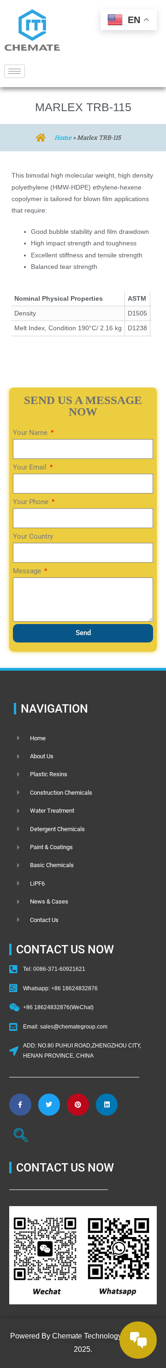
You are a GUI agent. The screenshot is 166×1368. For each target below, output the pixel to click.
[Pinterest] (78, 1105)
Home (62, 137)
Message (28, 571)
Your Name (31, 432)
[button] (21, 1136)
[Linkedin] (107, 1105)
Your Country (33, 536)
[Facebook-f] (20, 1105)
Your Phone (31, 502)
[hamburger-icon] (14, 71)
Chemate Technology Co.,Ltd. (100, 1336)
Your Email (30, 467)
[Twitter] (49, 1105)
